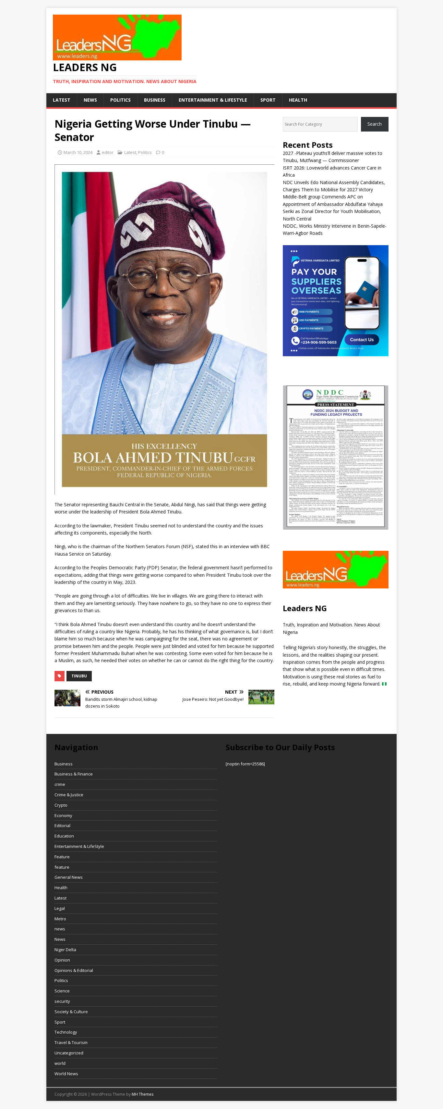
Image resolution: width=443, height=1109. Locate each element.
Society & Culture (71, 1011)
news (90, 100)
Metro (60, 919)
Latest (61, 100)
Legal (59, 908)
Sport (268, 100)
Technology (65, 1032)
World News (66, 1074)
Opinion (62, 960)
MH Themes (142, 1094)
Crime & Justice (68, 795)
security (62, 1001)
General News (68, 877)
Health (298, 100)
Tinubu (79, 676)
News (60, 939)
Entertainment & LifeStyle (213, 100)
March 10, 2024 (78, 152)
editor (108, 152)
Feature (62, 857)
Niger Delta (65, 949)
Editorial (62, 825)
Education (64, 836)
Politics (120, 100)
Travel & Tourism (71, 1042)
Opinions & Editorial (73, 970)
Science (62, 991)
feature (61, 867)
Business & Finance (73, 774)
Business (154, 100)
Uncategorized (68, 1053)
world (60, 1063)
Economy (63, 815)
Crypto (60, 805)
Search (374, 124)
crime (59, 784)
